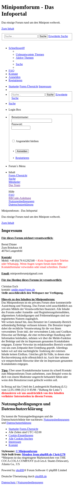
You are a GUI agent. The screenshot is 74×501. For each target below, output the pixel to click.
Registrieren (22, 157)
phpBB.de (41, 476)
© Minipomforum (26, 451)
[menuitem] (30, 54)
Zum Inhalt (7, 28)
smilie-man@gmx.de (23, 289)
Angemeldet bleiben (27, 141)
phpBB (20, 470)
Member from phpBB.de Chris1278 (43, 454)
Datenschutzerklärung (18, 422)
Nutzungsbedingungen (56, 419)
